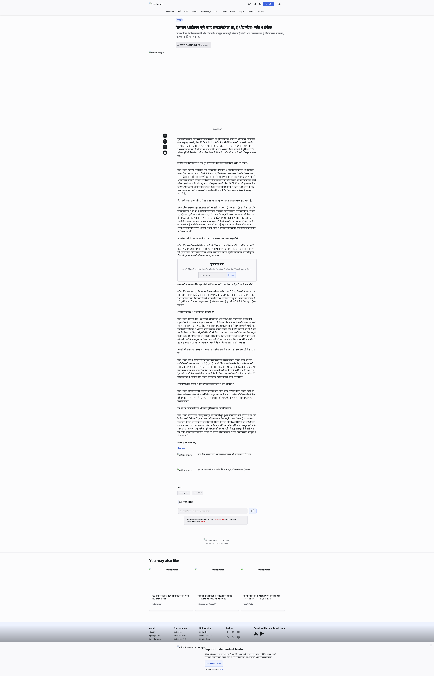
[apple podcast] (238, 637)
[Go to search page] (255, 4)
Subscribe (268, 4)
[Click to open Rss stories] (233, 637)
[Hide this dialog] (431, 645)
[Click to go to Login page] (279, 4)
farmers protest (184, 493)
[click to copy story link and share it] (165, 153)
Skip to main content (160, 18)
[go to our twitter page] (233, 632)
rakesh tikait (197, 493)
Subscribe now (213, 664)
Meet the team (155, 639)
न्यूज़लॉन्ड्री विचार (154, 635)
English (241, 11)
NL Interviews (204, 639)
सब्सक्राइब (251, 11)
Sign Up (231, 275)
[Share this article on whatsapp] (165, 147)
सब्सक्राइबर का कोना (228, 11)
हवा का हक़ (170, 11)
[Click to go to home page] (158, 4)
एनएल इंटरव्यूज (206, 11)
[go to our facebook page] (227, 632)
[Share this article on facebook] (165, 136)
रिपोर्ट (179, 11)
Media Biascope (205, 635)
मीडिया (216, 11)
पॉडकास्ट (194, 11)
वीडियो (186, 11)
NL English (203, 632)
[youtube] (238, 632)
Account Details (180, 635)
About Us (152, 632)
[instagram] (227, 637)
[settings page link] (260, 4)
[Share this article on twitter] (165, 141)
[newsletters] (250, 4)
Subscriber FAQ (180, 639)
